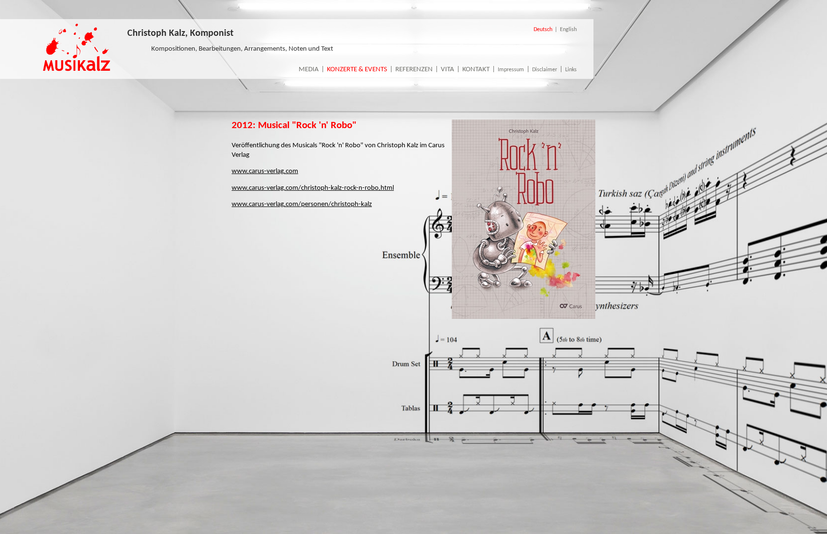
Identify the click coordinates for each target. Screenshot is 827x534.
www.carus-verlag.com (265, 171)
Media (309, 69)
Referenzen (414, 69)
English (568, 30)
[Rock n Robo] (523, 317)
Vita (447, 69)
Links (571, 70)
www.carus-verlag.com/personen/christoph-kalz (302, 204)
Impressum (511, 70)
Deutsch (543, 30)
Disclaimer (544, 70)
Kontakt (476, 69)
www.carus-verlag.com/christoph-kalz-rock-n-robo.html (313, 188)
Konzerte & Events (357, 69)
